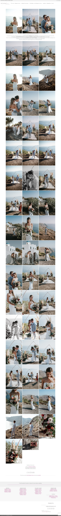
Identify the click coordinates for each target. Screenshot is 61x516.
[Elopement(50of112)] (47, 228)
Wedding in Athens (7, 489)
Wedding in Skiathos (22, 492)
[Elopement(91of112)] (47, 53)
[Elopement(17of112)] (14, 377)
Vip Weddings (32, 3)
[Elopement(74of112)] (14, 178)
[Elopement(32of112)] (47, 277)
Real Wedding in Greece (53, 495)
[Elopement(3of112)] (14, 451)
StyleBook (44, 3)
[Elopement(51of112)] (30, 228)
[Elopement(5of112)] (30, 426)
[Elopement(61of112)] (14, 203)
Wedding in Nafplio (7, 491)
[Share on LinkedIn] (34, 472)
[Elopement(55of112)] (47, 203)
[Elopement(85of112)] (14, 53)
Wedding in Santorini (38, 492)
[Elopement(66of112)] (47, 178)
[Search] (11, 3)
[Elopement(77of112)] (14, 153)
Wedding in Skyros (23, 494)
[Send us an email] (53, 508)
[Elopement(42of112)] (47, 252)
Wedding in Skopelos (22, 493)
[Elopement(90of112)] (30, 53)
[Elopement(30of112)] (14, 302)
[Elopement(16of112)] (30, 377)
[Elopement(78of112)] (47, 128)
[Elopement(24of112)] (47, 327)
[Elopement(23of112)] (14, 352)
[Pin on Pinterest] (32, 472)
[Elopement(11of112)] (47, 401)
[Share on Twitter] (29, 472)
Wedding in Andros (38, 489)
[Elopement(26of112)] (14, 327)
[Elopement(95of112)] (30, 78)
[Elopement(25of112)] (30, 327)
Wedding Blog (49, 3)
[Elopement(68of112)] (30, 178)
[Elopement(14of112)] (47, 377)
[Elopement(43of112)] (30, 252)
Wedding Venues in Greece (53, 496)
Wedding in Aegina (23, 489)
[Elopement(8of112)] (14, 426)
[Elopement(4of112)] (47, 426)
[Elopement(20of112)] (30, 352)
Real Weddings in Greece (38, 3)
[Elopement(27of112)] (47, 302)
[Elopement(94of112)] (14, 21)
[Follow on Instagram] (57, 0)
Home (13, 3)
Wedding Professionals (24, 3)
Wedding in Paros (38, 491)
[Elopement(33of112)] (30, 277)
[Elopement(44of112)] (14, 252)
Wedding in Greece (17, 3)
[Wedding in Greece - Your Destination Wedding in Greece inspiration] (5, 3)
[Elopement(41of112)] (47, 21)
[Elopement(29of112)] (30, 302)
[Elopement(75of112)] (47, 153)
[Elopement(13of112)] (14, 401)
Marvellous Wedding (32, 466)
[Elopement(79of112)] (30, 21)
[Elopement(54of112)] (14, 228)
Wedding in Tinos (38, 493)
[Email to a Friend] (30, 472)
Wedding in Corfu (53, 489)
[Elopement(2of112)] (30, 444)
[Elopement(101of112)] (47, 78)
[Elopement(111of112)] (47, 103)
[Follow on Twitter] (52, 508)
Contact (52, 3)
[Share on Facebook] (27, 472)
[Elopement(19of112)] (47, 352)
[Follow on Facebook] (56, 0)
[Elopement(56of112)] (30, 203)
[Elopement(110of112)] (30, 103)
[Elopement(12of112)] (30, 401)
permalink (39, 475)
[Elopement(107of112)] (14, 103)
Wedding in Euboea (23, 491)
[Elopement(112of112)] (14, 128)
